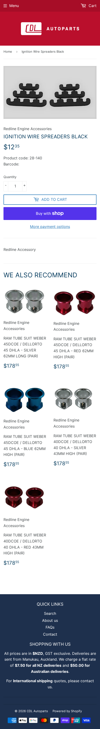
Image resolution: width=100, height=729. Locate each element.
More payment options (50, 226)
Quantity (10, 177)
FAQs (50, 627)
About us (50, 620)
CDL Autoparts (37, 711)
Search (50, 613)
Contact (50, 634)
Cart (92, 5)
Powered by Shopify (67, 711)
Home (7, 51)
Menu (14, 5)
